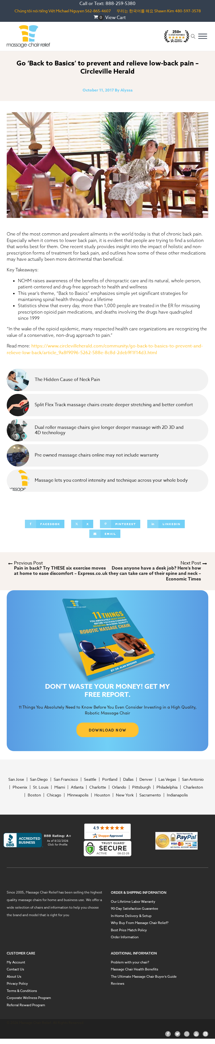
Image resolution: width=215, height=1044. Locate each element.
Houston (102, 795)
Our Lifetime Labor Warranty (133, 902)
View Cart (115, 17)
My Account (16, 962)
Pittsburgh (141, 787)
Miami (59, 787)
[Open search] (193, 36)
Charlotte (97, 787)
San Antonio (193, 779)
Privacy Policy (17, 984)
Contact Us (15, 969)
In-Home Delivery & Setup (131, 916)
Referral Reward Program (26, 1005)
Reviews (117, 984)
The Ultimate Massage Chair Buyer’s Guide (144, 977)
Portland (109, 779)
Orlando (119, 787)
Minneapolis (77, 795)
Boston (34, 795)
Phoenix (20, 787)
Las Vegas (167, 779)
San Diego (39, 779)
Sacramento (150, 795)
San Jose (16, 779)
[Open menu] (202, 36)
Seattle (90, 779)
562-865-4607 (98, 10)
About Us (14, 977)
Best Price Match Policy (129, 930)
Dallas (128, 779)
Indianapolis (177, 795)
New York (125, 795)
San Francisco (66, 779)
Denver (146, 779)
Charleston (193, 787)
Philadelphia (166, 787)
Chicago (54, 795)
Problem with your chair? (130, 962)
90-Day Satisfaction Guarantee (134, 909)
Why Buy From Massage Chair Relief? (140, 923)
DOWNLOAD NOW (108, 730)
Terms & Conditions (22, 991)
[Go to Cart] (99, 17)
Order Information (125, 937)
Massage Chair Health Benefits (134, 969)
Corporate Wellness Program (29, 998)
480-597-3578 (188, 10)
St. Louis (40, 787)
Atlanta (77, 787)
